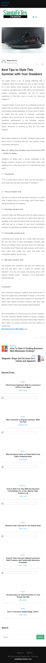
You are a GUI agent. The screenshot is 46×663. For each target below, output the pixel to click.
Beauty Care (23, 485)
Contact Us (5, 3)
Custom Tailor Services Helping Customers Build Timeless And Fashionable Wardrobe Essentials (23, 560)
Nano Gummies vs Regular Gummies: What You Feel (23, 421)
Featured (23, 591)
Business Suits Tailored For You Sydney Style (23, 526)
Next (34, 356)
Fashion (23, 451)
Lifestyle (23, 382)
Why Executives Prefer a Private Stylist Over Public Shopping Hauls (23, 455)
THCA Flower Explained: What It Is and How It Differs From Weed (23, 386)
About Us (5, 5)
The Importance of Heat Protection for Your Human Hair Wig (23, 596)
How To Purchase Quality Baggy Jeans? (23, 612)
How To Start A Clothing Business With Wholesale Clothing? (26, 349)
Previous (13, 346)
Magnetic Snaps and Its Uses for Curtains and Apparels (19, 359)
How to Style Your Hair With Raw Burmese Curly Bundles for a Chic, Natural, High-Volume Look (23, 491)
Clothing (23, 608)
